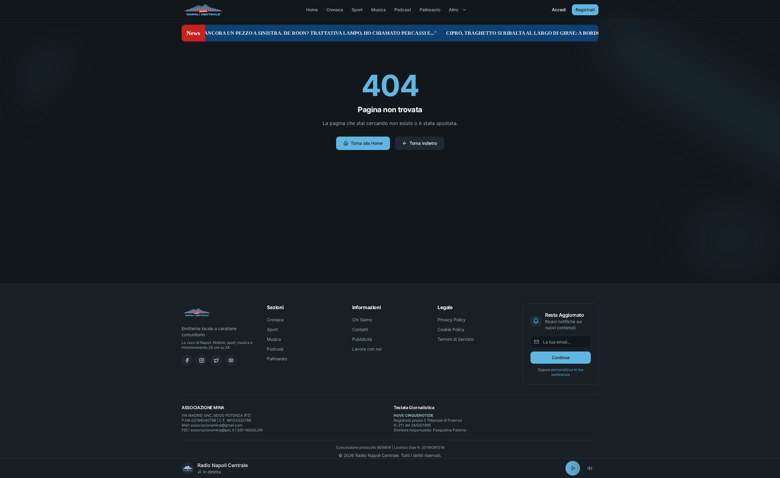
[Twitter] (216, 360)
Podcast (402, 9)
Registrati (585, 9)
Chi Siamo (362, 319)
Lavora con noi (366, 348)
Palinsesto (430, 9)
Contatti (360, 329)
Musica (378, 9)
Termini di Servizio (456, 339)
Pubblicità (362, 339)
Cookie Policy (451, 329)
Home (312, 9)
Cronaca (334, 9)
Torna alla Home (367, 143)
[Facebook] (187, 360)
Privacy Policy (452, 319)
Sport (357, 9)
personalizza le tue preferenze (567, 372)
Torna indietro (423, 143)
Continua (560, 357)
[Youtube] (230, 360)
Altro (453, 9)
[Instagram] (201, 360)
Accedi (559, 9)
